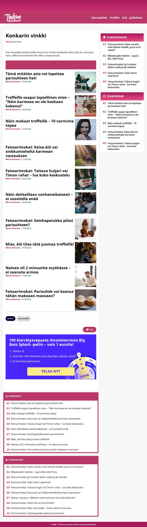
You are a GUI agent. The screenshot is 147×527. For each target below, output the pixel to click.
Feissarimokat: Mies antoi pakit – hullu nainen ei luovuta (41, 508)
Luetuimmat (16, 459)
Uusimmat (15, 396)
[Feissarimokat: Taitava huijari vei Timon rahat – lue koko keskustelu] (85, 179)
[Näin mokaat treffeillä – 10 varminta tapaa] (86, 129)
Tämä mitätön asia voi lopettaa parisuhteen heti (35, 76)
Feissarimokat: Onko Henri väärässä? (31, 482)
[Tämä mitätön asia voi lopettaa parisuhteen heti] (85, 82)
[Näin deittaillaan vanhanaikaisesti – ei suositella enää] (85, 203)
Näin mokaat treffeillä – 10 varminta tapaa (40, 123)
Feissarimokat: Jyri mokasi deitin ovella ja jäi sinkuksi (39, 477)
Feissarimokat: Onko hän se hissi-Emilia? (32, 502)
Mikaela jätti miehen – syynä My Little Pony (34, 472)
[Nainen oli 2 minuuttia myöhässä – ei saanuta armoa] (85, 276)
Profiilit (115, 17)
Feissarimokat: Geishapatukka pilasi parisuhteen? (39, 222)
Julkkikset (135, 17)
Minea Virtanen (13, 81)
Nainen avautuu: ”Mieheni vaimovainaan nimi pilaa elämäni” (43, 497)
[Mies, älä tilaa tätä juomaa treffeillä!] (85, 252)
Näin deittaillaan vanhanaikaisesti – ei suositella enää (39, 196)
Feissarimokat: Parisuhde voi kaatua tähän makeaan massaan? (40, 293)
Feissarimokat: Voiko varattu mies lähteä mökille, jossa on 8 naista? (47, 466)
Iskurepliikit (99, 17)
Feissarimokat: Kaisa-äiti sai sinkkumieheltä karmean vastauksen (32, 151)
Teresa (9, 41)
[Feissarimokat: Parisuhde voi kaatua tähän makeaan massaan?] (85, 300)
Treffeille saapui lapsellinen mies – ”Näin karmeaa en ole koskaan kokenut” (38, 101)
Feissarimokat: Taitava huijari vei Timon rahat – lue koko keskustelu (38, 173)
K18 (124, 17)
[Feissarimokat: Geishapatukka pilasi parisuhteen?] (85, 229)
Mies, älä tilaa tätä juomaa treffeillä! (40, 244)
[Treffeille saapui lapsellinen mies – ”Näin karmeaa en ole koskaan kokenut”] (85, 106)
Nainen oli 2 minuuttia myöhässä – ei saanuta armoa (38, 270)
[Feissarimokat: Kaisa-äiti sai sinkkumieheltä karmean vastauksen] (85, 155)
